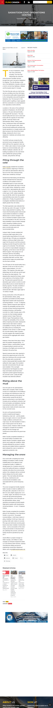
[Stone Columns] (22, 572)
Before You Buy (31, 50)
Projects (10, 603)
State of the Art (6, 576)
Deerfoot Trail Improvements (34, 60)
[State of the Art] (6, 572)
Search (49, 2)
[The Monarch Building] (14, 572)
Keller (7, 601)
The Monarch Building (13, 577)
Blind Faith (30, 55)
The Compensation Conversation (35, 65)
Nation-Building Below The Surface (36, 70)
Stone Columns (21, 576)
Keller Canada (6, 167)
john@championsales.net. (18, 549)
